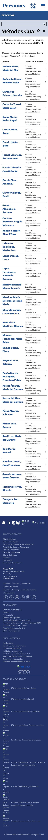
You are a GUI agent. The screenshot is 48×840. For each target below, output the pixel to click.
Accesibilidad (25, 583)
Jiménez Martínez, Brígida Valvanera (12, 221)
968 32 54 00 (9, 579)
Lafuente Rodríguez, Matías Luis (9, 247)
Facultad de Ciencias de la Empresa (26, 740)
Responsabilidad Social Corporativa (17, 656)
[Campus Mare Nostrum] (24, 672)
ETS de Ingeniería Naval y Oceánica (25, 711)
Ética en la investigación (13, 659)
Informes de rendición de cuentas (16, 661)
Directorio (6, 583)
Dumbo (6, 612)
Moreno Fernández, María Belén (12, 339)
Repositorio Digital (10, 542)
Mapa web (6, 590)
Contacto (15, 583)
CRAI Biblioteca (9, 539)
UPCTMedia (7, 560)
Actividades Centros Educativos (16, 547)
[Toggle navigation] (43, 5)
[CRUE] (24, 666)
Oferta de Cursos (10, 555)
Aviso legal (16, 590)
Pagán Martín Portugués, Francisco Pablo (11, 376)
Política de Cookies (11, 586)
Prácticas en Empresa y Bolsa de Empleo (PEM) (22, 623)
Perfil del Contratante (11, 552)
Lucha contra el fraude (12, 648)
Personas (13, 5)
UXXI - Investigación (11, 631)
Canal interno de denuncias (14, 646)
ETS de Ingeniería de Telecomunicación (27, 725)
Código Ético (8, 643)
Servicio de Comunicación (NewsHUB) (18, 544)
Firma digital (8, 615)
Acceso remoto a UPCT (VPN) (15, 625)
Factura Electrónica (11, 550)
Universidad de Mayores (13, 563)
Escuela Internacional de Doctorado (25, 821)
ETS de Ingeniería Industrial (22, 699)
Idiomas (6, 557)
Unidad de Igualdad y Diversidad (16, 654)
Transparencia (9, 593)
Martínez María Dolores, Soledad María (12, 301)
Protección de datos (29, 590)
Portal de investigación (12, 610)
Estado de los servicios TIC (14, 628)
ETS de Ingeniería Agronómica (23, 688)
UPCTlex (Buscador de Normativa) (17, 620)
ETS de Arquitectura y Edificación (25, 787)
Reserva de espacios (11, 618)
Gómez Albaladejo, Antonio (9, 209)
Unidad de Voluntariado (12, 651)
